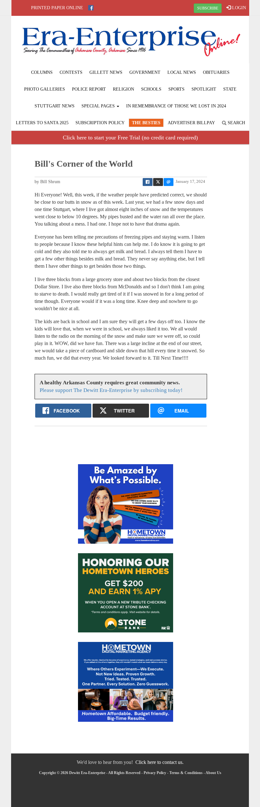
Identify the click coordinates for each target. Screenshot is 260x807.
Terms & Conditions (186, 773)
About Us (213, 773)
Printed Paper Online (57, 7)
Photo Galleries (44, 89)
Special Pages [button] (98, 106)
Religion (123, 89)
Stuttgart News (55, 106)
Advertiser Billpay (191, 122)
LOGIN (238, 7)
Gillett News (105, 72)
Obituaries (216, 72)
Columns (42, 72)
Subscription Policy (100, 122)
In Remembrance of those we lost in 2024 (176, 106)
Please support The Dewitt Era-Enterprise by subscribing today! (111, 390)
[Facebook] (91, 8)
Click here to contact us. (159, 762)
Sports (176, 89)
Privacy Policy (155, 773)
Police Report (89, 89)
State (230, 89)
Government (144, 72)
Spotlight (204, 89)
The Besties (146, 122)
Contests (71, 72)
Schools (151, 89)
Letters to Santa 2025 (42, 122)
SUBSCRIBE (207, 8)
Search (235, 122)
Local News (181, 72)
